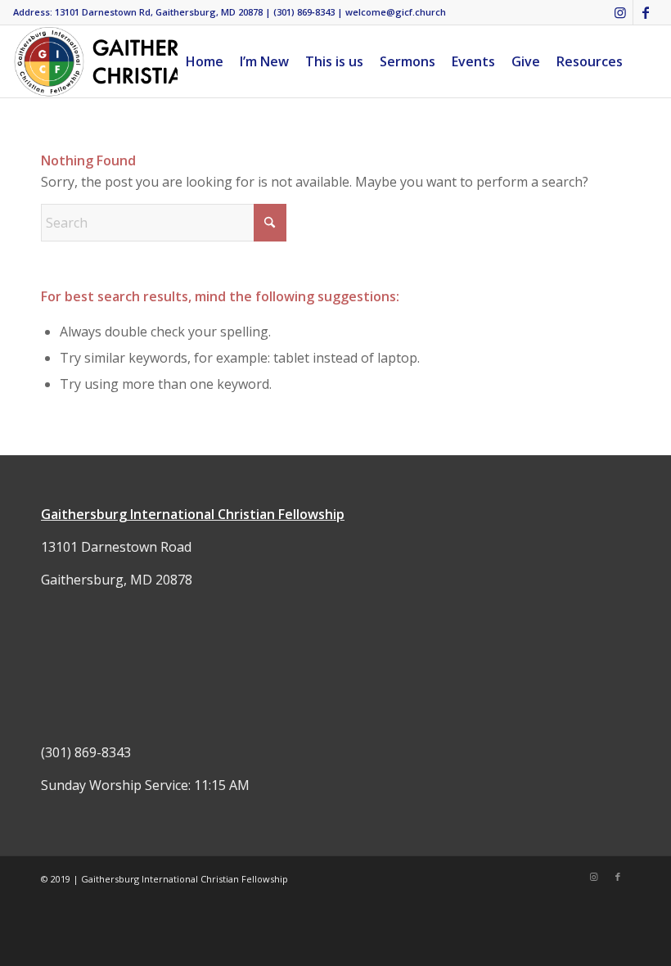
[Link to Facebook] (645, 12)
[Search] (644, 61)
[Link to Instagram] (621, 12)
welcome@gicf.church (395, 12)
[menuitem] (205, 61)
